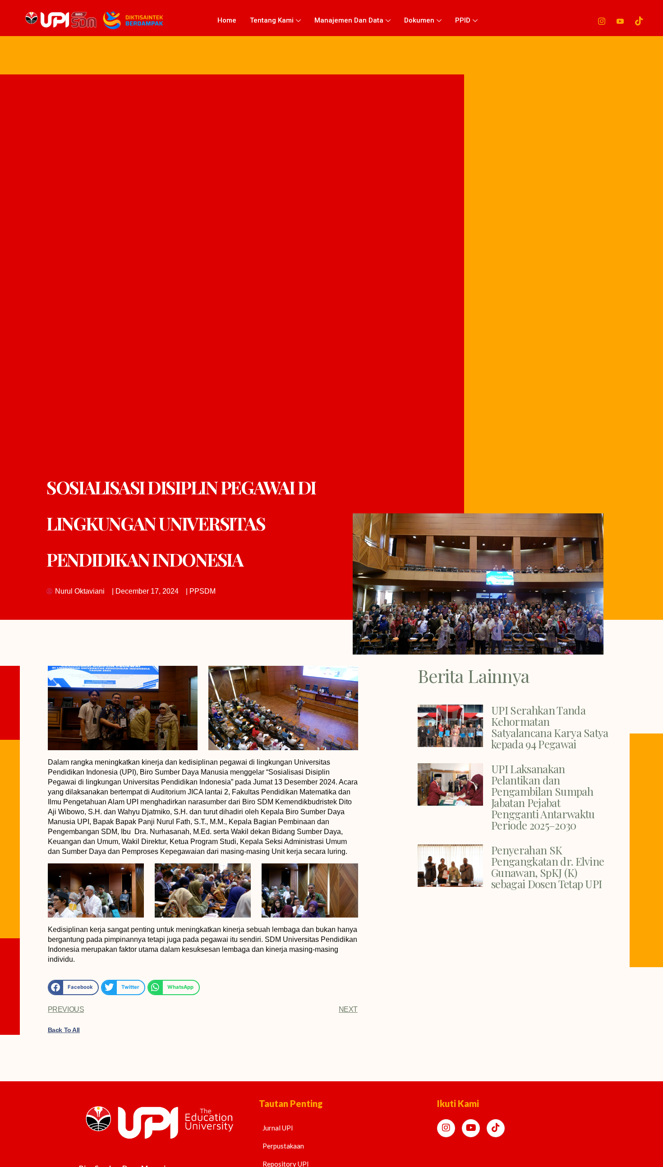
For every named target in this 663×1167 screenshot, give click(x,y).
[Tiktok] (639, 20)
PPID (462, 20)
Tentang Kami (272, 20)
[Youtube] (620, 20)
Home (226, 20)
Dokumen (419, 20)
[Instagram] (601, 20)
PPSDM (202, 591)
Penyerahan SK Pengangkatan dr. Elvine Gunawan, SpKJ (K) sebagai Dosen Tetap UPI (547, 867)
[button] (73, 987)
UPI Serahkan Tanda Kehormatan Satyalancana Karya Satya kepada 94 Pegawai (549, 727)
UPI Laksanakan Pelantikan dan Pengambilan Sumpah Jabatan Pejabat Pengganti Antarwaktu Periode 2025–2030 (542, 796)
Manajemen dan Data (348, 20)
